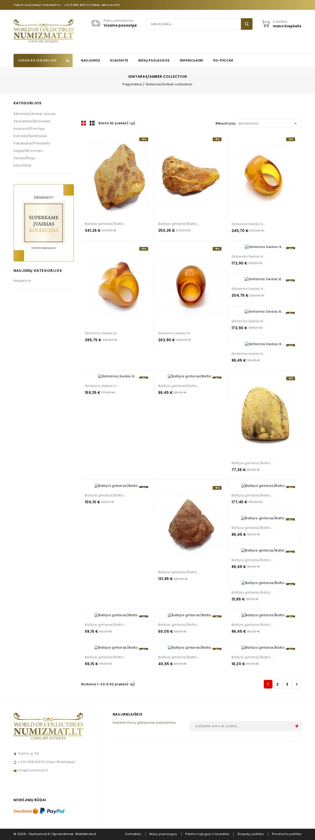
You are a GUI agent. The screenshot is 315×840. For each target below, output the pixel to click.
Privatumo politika (286, 834)
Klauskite (119, 60)
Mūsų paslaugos (154, 60)
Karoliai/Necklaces (30, 136)
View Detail (115, 176)
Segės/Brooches (28, 150)
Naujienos (90, 60)
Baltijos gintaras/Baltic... (106, 224)
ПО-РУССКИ (223, 60)
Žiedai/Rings (24, 158)
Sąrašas (92, 123)
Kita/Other (23, 165)
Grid (83, 123)
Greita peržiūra (126, 176)
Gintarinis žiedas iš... (249, 224)
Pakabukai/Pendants (32, 143)
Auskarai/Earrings (29, 128)
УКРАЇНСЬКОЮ (192, 60)
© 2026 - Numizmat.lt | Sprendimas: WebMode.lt (55, 834)
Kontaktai (133, 834)
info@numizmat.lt (33, 770)
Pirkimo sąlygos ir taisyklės (207, 834)
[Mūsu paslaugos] (44, 222)
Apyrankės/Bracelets (32, 121)
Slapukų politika (250, 834)
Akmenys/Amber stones (35, 113)
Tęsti (296, 684)
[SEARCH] (246, 24)
